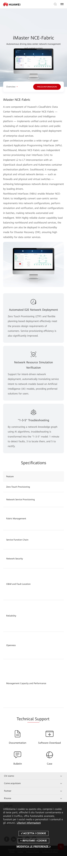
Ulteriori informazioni (29, 822)
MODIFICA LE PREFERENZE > (34, 846)
